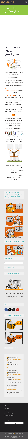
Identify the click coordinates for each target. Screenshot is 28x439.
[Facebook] (6, 309)
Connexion (6, 410)
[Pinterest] (17, 309)
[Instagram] (10, 309)
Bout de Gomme (7, 2)
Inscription (6, 408)
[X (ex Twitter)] (13, 309)
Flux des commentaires (9, 413)
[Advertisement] (14, 30)
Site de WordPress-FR (9, 415)
